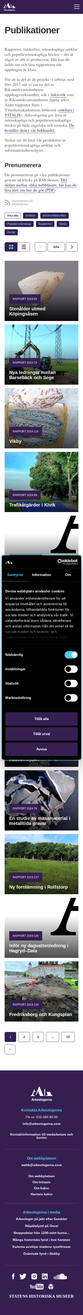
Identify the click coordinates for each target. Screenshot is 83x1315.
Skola (63, 224)
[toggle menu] (77, 6)
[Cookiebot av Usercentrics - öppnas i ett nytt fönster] (58, 562)
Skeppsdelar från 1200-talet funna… (41, 1232)
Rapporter (45, 224)
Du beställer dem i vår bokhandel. (39, 127)
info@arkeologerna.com (41, 1123)
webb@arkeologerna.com (41, 1165)
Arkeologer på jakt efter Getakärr (41, 1219)
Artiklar (31, 215)
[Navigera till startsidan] (42, 1100)
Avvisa (41, 749)
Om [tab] (68, 575)
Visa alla (12, 215)
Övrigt (11, 232)
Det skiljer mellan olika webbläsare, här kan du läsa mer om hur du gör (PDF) (41, 185)
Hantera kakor (42, 1194)
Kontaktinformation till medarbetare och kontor (41, 1136)
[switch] (71, 669)
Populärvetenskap (19, 224)
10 (68, 1037)
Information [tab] (41, 575)
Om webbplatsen (41, 1176)
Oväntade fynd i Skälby (41, 1253)
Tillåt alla (41, 719)
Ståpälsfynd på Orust (41, 1225)
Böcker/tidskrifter (54, 215)
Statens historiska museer (41, 1296)
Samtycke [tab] (15, 575)
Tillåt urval (41, 734)
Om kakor (41, 1188)
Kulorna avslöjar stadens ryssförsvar (41, 1246)
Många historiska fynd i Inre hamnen (41, 1239)
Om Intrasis (41, 1182)
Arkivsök (58, 94)
